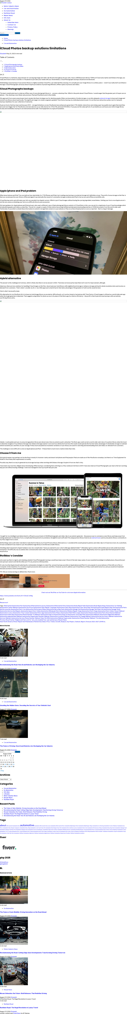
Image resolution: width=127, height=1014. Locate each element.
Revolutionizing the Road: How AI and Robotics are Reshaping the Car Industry (27, 665)
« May (2, 770)
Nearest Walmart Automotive (78, 831)
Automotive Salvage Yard (73, 609)
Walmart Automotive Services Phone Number (20, 618)
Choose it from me (10, 69)
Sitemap (10, 29)
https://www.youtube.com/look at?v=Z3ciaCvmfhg (16, 595)
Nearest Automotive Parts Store (99, 613)
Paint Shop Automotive (15, 614)
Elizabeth (3, 53)
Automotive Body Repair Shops (96, 606)
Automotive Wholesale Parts (50, 611)
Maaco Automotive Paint (64, 613)
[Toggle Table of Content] (1, 61)
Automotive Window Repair (68, 611)
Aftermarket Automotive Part (13, 606)
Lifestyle (7, 794)
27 (7, 766)
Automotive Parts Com (18, 609)
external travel (96, 538)
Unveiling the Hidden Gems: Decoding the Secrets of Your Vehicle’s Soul (25, 705)
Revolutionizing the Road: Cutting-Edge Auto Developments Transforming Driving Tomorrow (33, 810)
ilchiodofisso (4, 862)
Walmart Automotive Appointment (42, 833)
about (3, 825)
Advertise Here (12, 22)
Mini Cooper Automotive (80, 613)
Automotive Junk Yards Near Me (82, 607)
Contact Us (11, 25)
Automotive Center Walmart (9, 607)
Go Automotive (9, 11)
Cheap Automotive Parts (85, 611)
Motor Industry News (11, 6)
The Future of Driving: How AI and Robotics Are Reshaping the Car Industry (26, 746)
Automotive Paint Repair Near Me (104, 607)
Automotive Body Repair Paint (76, 606)
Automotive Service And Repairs (10, 611)
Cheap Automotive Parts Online (103, 611)
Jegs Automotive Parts (48, 613)
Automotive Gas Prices (25, 607)
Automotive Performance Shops (36, 609)
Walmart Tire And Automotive (99, 618)
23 (13, 764)
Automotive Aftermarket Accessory (34, 606)
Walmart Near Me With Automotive (46, 618)
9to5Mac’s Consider (11, 71)
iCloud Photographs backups (13, 64)
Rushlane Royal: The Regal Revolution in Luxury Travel (21, 814)
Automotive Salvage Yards (112, 609)
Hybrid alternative (10, 68)
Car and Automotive (11, 8)
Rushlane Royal (9, 13)
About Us (7, 20)
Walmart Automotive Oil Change (74, 616)
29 (11, 766)
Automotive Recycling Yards (55, 609)
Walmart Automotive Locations (54, 616)
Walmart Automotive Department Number (30, 616)
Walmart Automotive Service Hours (97, 616)
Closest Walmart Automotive (116, 829)
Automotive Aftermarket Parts (56, 606)
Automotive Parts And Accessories (69, 827)
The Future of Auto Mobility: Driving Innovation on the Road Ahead (25, 808)
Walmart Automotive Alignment (104, 614)
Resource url (4, 602)
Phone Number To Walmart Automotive (35, 614)
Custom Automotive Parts (32, 613)
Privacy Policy (12, 27)
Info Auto (7, 18)
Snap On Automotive (55, 614)
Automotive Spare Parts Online (31, 611)
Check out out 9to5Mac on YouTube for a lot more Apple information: (63, 592)
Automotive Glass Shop (64, 607)
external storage (105, 98)
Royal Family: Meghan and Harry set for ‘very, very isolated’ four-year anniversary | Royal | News (33, 620)
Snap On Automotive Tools (70, 614)
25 (3, 766)
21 (9, 764)
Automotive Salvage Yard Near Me (92, 609)
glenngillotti (4, 864)
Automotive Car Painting (114, 606)
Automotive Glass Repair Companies (45, 607)
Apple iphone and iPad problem (14, 66)
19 (5, 764)
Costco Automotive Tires (16, 613)
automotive (27, 825)
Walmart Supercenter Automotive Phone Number (74, 618)
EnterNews (17, 1013)
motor (54, 831)
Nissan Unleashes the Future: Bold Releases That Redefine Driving (25, 812)
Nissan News (8, 15)
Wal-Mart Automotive (86, 614)
